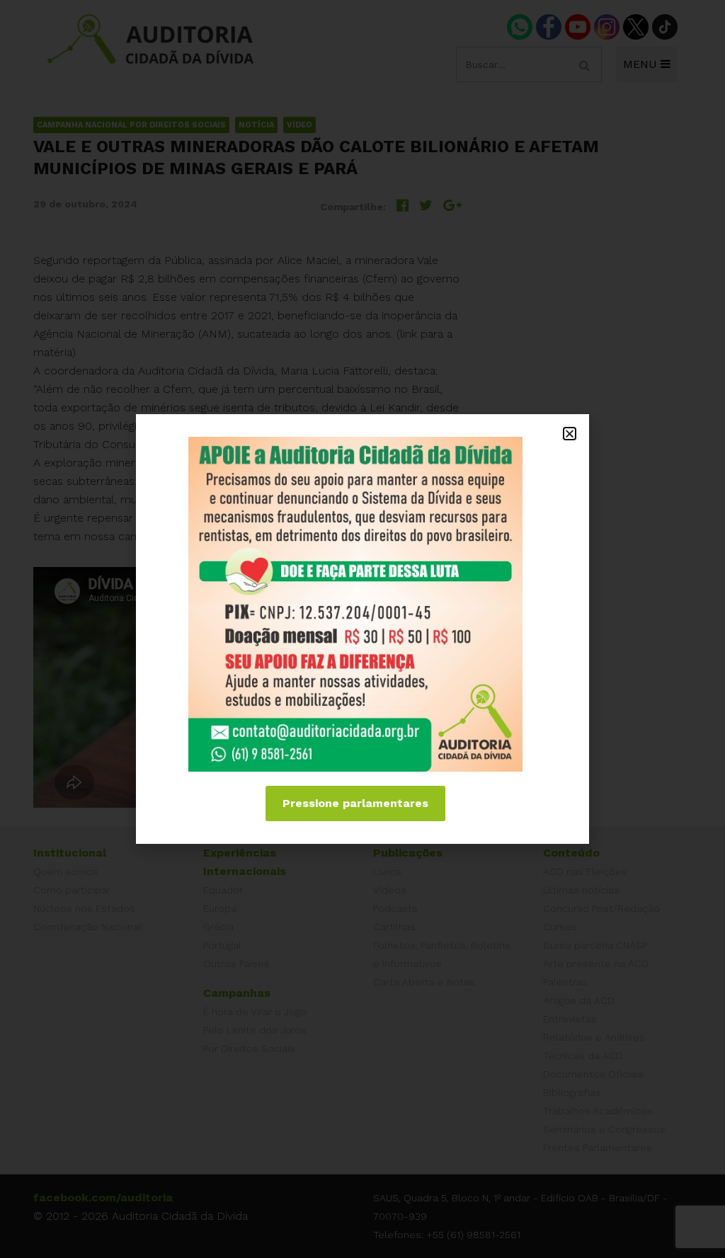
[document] (362, 629)
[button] (569, 433)
